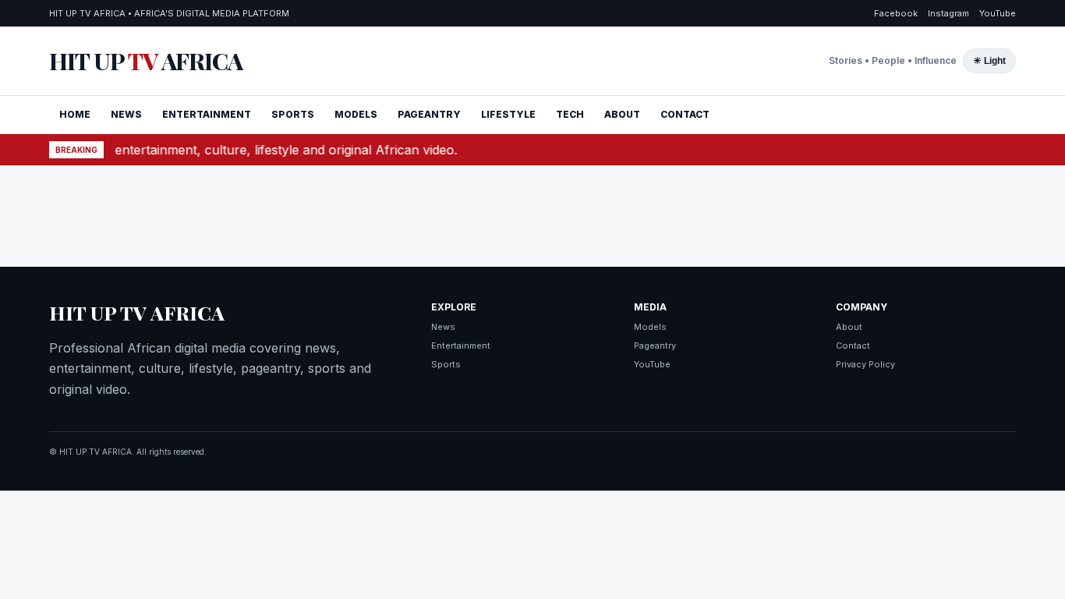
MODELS (355, 114)
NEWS (126, 114)
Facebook (896, 13)
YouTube (997, 13)
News (443, 326)
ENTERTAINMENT (206, 114)
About (849, 326)
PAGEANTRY (429, 114)
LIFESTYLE (508, 114)
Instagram (948, 13)
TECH (570, 114)
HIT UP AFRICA (145, 60)
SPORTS (292, 114)
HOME (74, 114)
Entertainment (460, 345)
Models (650, 326)
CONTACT (684, 114)
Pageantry (655, 345)
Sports (446, 364)
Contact (853, 345)
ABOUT (622, 114)
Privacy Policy (865, 364)
